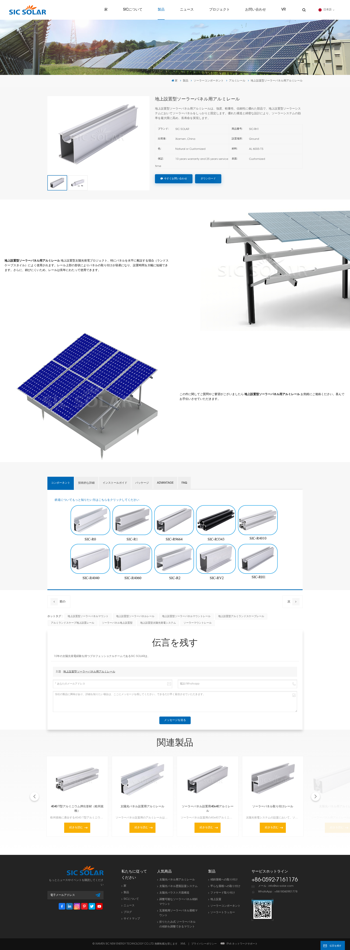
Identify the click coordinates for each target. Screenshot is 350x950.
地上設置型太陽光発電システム (158, 623)
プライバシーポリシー (204, 944)
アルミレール (237, 80)
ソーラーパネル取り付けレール (272, 806)
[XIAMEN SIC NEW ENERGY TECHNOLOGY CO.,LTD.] (27, 10)
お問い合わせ (255, 9)
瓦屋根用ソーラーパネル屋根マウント (178, 913)
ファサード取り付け (222, 893)
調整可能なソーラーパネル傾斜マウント (178, 902)
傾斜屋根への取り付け (224, 879)
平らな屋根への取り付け (225, 886)
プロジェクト (219, 9)
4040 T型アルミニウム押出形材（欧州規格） (77, 808)
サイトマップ (132, 918)
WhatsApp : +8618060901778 (278, 891)
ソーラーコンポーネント (209, 80)
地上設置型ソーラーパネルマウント (88, 616)
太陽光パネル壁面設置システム (178, 886)
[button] (315, 796)
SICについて (132, 9)
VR (283, 9)
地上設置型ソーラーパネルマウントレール (186, 616)
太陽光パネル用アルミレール (177, 879)
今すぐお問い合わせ (175, 178)
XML (183, 944)
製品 (161, 9)
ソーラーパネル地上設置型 (117, 623)
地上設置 (215, 899)
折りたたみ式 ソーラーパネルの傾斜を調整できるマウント (177, 924)
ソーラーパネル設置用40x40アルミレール (208, 808)
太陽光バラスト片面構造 (174, 893)
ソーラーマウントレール (198, 623)
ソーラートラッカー (222, 912)
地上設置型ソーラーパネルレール (135, 616)
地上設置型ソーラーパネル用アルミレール (89, 671)
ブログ (128, 912)
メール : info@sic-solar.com (275, 886)
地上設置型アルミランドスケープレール (241, 616)
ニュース (187, 9)
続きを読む (76, 827)
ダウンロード (208, 178)
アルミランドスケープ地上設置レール (72, 623)
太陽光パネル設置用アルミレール (142, 806)
